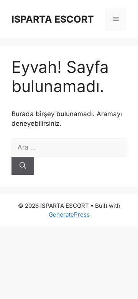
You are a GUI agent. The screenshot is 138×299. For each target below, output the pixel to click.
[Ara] (23, 166)
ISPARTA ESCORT (53, 19)
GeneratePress (69, 214)
